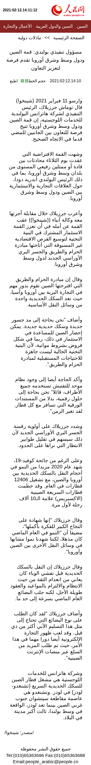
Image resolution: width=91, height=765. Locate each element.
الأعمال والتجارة (17, 26)
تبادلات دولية (29, 37)
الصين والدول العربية (54, 26)
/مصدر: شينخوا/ (19, 732)
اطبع (14, 81)
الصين (82, 26)
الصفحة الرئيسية (68, 37)
